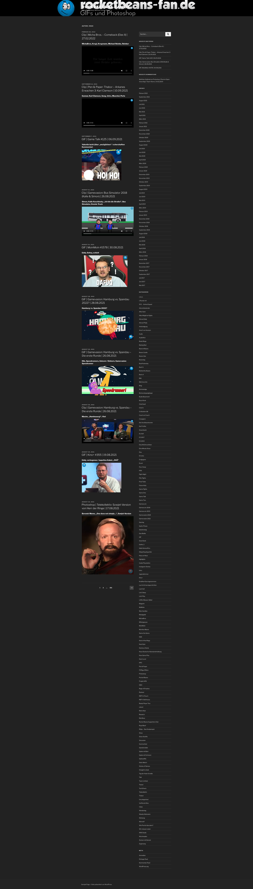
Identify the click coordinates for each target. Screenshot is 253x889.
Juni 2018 (142, 241)
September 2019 (144, 185)
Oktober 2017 (143, 270)
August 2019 (143, 189)
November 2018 (144, 222)
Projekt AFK (143, 681)
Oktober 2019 (143, 182)
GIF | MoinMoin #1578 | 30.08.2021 (102, 247)
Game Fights (143, 489)
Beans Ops (142, 356)
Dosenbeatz (143, 430)
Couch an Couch (144, 415)
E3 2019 (141, 441)
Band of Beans (143, 348)
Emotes (141, 456)
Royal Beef (142, 725)
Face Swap (142, 467)
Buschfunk (142, 400)
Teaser (141, 784)
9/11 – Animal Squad (145, 304)
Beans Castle (143, 352)
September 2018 (144, 230)
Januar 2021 (143, 126)
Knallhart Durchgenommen (147, 581)
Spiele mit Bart (143, 751)
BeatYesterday (143, 363)
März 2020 (142, 163)
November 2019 (144, 178)
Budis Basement (144, 397)
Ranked (141, 692)
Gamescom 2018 (144, 507)
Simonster (142, 740)
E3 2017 (141, 437)
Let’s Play (142, 596)
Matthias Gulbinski (145, 79)
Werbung (142, 818)
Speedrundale (143, 747)
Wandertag (142, 810)
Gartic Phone (143, 526)
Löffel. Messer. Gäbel (145, 600)
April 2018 (142, 248)
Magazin (141, 603)
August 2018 (143, 233)
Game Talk (142, 496)
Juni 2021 (142, 108)
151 (111, 588)
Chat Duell (142, 404)
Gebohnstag (143, 530)
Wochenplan (143, 836)
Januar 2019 (143, 215)
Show (141, 733)
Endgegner (142, 459)
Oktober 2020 (143, 137)
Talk (140, 777)
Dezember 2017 (144, 263)
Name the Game (144, 633)
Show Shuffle (143, 736)
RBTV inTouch (143, 696)
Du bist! (141, 433)
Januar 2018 (143, 259)
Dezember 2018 (144, 219)
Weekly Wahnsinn (144, 814)
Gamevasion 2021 (145, 518)
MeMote (141, 607)
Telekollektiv (143, 792)
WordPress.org (144, 866)
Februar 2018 (143, 256)
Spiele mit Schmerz (145, 755)
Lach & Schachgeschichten (148, 585)
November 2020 (144, 134)
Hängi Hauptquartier (145, 552)
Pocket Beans (143, 677)
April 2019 (142, 204)
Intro (140, 570)
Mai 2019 (142, 200)
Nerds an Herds (144, 648)
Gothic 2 (141, 544)
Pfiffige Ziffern (143, 670)
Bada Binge (142, 341)
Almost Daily (143, 319)
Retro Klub (142, 711)
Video (141, 807)
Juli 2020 (142, 148)
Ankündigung (143, 326)
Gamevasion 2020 (145, 515)
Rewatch (142, 714)
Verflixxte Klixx (144, 803)
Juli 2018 (142, 237)
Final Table (142, 481)
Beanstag (142, 360)
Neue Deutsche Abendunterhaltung (150, 651)
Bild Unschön (143, 382)
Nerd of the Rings (144, 640)
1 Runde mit (143, 300)
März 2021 (142, 119)
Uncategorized (143, 799)
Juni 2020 (142, 152)
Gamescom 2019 (144, 511)
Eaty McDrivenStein (145, 445)
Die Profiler (142, 426)
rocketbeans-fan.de (106, 7)
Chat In (141, 408)
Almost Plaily (143, 323)
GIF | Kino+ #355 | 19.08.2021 (99, 454)
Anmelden (142, 855)
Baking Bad (142, 345)
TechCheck (142, 788)
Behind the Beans (144, 371)
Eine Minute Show (144, 448)
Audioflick (142, 337)
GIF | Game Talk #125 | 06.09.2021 (102, 139)
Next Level (142, 659)
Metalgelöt (142, 614)
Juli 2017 (142, 278)
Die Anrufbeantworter (146, 422)
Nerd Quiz (142, 644)
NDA (140, 637)
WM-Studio (142, 832)
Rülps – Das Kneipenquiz (147, 729)
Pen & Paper (143, 666)
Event (141, 463)
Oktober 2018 (143, 226)
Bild (140, 378)
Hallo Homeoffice (144, 548)
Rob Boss (142, 718)
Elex (140, 452)
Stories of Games (144, 766)
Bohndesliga (143, 389)
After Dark (142, 312)
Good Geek (142, 541)
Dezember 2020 (144, 130)
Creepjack (142, 419)
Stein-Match (143, 762)
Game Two (142, 500)
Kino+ (141, 578)
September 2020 (144, 141)
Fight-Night (142, 474)
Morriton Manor (144, 629)
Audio (141, 334)
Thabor (141, 796)
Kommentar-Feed (144, 863)
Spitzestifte (142, 759)
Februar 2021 (143, 123)
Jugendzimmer (143, 574)
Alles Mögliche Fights (145, 315)
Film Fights (142, 478)
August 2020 (143, 145)
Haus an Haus (143, 555)
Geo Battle (142, 533)
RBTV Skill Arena (144, 699)
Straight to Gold (144, 770)
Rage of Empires (144, 688)
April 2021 (142, 115)
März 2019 (142, 208)
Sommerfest (143, 744)
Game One (142, 493)
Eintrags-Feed (143, 859)
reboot (141, 707)
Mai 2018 (142, 245)
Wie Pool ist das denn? (146, 825)
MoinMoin (142, 626)
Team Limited (143, 781)
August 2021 (143, 100)
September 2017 (144, 274)
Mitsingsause (143, 622)
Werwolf (141, 821)
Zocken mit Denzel (145, 840)
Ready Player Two (144, 703)
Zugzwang (142, 844)
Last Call (141, 589)
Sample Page (85, 884)
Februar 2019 (143, 211)
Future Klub (142, 485)
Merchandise (143, 611)
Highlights (142, 559)
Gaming (141, 522)
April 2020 (142, 160)
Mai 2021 (142, 112)
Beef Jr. (141, 367)
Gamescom (142, 504)
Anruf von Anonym (145, 330)
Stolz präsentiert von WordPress (101, 884)
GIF (140, 537)
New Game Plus (144, 655)
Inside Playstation (144, 563)
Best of (141, 374)
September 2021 (144, 97)
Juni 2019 (142, 196)
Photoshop (142, 674)
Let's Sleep (142, 592)
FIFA (140, 470)
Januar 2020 (143, 171)
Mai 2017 (142, 285)
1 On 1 (141, 297)
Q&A (140, 685)
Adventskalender (144, 308)
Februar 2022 (143, 93)
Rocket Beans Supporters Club (148, 722)
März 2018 (142, 252)
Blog (140, 385)
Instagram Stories (144, 566)
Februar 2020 (143, 167)
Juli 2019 (142, 193)
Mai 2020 (142, 156)
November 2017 (144, 267)
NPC (140, 663)
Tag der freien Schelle (146, 773)
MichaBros (142, 618)
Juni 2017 (142, 281)
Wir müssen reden (145, 829)
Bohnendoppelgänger (146, 393)
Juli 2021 (142, 104)
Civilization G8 (143, 411)
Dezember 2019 (144, 174)
